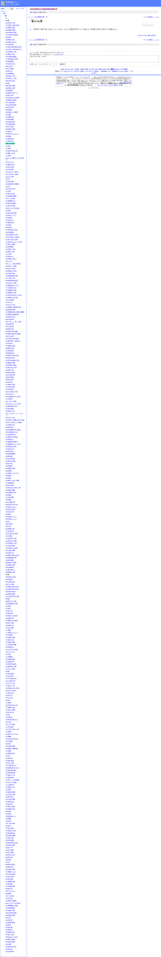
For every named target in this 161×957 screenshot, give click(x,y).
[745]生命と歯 (10, 712)
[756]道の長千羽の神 (12, 739)
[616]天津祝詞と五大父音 (13, 396)
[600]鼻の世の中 (10, 358)
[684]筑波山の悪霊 (11, 562)
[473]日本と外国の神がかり (14, 49)
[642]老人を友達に (11, 461)
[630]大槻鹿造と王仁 (12, 432)
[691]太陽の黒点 (10, 582)
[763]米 (8, 755)
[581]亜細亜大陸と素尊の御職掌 (15, 312)
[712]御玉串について (12, 632)
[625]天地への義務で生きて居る (15, 420)
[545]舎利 (8, 225)
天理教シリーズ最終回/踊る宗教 (43, 9)
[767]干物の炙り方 (11, 765)
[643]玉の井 (9, 463)
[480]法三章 (9, 66)
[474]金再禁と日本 (11, 51)
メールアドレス (58, 54)
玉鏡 (5, 15)
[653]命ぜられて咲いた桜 (13, 487)
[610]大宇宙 (9, 382)
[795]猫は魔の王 (10, 833)
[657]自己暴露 (10, 497)
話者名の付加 (102, 69)
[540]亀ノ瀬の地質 (11, 213)
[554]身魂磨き (10, 246)
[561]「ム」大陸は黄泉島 (13, 263)
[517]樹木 (8, 155)
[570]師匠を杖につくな (12, 285)
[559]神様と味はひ (11, 259)
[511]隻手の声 (10, 141)
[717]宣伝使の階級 (11, 644)
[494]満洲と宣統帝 (11, 100)
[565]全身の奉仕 (10, 273)
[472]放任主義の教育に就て (14, 47)
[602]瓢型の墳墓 (10, 362)
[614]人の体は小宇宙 (12, 391)
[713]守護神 (9, 635)
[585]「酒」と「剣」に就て (14, 321)
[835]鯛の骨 (9, 929)
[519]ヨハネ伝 (10, 162)
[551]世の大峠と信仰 (12, 239)
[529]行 (8, 186)
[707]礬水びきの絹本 (12, 620)
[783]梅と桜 (9, 804)
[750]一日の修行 (10, 724)
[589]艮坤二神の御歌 (12, 331)
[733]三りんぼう (10, 683)
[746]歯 (8, 714)
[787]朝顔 (8, 813)
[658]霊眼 (8, 499)
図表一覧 (88, 69)
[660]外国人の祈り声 (12, 504)
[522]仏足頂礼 (10, 169)
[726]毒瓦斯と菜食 (11, 666)
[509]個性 (8, 136)
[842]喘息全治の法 (11, 946)
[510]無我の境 (10, 138)
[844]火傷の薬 (10, 951)
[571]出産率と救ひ (11, 287)
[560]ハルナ (9, 261)
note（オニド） (68, 71)
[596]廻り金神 (10, 348)
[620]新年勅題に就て (12, 406)
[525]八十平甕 (10, 176)
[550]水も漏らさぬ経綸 (12, 237)
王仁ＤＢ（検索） (79, 71)
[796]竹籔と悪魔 (10, 835)
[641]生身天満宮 (10, 458)
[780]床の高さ (10, 797)
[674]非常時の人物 (11, 538)
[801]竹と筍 (9, 847)
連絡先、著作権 (80, 69)
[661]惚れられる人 (11, 507)
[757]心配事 (9, 741)
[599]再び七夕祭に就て (12, 355)
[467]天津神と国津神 (12, 35)
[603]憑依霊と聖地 (11, 365)
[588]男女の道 (10, 329)
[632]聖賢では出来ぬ (12, 437)
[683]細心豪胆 (10, 560)
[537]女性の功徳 (10, 205)
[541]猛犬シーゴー (11, 215)
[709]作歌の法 (10, 625)
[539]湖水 (8, 210)
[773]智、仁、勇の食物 (12, 780)
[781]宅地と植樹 (10, 799)
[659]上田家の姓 (10, 502)
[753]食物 (8, 731)
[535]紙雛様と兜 (10, 201)
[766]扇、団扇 (10, 763)
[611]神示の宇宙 (10, 384)
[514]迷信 (8, 148)
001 (30, 29)
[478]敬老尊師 (10, 61)
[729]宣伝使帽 (10, 673)
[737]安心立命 (10, 693)
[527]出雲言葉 (10, 181)
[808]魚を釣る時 (10, 864)
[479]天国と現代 (10, 64)
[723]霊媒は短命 (10, 659)
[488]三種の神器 (10, 85)
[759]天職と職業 (10, 746)
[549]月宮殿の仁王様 (12, 234)
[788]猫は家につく (11, 816)
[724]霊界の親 (10, 661)
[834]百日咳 (9, 927)
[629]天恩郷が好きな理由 (13, 429)
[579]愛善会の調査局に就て (14, 307)
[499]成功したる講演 (12, 112)
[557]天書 (8, 254)
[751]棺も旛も (10, 727)
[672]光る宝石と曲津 (12, 533)
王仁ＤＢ (18, 8)
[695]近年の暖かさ (11, 591)
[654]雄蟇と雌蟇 (10, 490)
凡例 (108, 69)
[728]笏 (8, 671)
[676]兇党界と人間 (11, 543)
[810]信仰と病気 (10, 869)
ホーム (4, 11)
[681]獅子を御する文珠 (12, 555)
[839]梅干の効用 (10, 939)
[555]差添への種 (10, 249)
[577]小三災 (9, 302)
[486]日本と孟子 (10, 80)
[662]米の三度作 (10, 509)
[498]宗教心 (9, 109)
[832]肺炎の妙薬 (10, 922)
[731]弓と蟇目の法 (11, 678)
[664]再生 (8, 514)
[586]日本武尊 (10, 324)
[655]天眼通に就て (11, 492)
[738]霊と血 (9, 695)
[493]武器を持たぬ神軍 (12, 97)
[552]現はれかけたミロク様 (14, 242)
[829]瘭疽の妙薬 (10, 915)
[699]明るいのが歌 (11, 601)
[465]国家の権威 (10, 30)
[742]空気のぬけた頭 (12, 705)
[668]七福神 (9, 524)
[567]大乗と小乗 (10, 278)
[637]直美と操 (10, 449)
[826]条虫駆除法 (10, 908)
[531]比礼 (8, 191)
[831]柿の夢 (9, 920)
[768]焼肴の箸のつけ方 (12, 768)
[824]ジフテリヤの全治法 (13, 903)
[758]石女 (8, 743)
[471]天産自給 (10, 44)
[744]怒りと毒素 (10, 710)
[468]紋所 (8, 37)
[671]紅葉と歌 (10, 531)
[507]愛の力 (9, 131)
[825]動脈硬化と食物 (12, 905)
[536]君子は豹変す (11, 203)
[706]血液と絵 (10, 618)
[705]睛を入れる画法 (12, 615)
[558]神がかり (10, 256)
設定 (23, 8)
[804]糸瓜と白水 (10, 855)
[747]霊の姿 (9, 717)
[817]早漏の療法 (10, 886)
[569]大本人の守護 (11, 283)
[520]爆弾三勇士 (10, 164)
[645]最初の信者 (10, 468)
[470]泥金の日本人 (11, 42)
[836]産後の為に (10, 932)
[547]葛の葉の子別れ (12, 230)
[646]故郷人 (9, 470)
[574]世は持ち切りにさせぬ (14, 295)
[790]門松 (8, 821)
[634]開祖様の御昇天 (12, 441)
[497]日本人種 (10, 107)
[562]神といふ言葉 (11, 266)
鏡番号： (3, 8)
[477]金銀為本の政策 (12, 59)
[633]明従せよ (10, 439)
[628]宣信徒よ (10, 427)
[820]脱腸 (8, 893)
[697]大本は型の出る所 (12, 596)
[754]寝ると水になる (12, 734)
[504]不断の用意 (10, 124)
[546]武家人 (9, 227)
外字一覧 (94, 69)
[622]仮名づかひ (10, 411)
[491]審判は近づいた (12, 93)
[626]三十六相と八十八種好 (14, 422)
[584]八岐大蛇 (10, 319)
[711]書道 (8, 630)
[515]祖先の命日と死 (12, 150)
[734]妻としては (10, 685)
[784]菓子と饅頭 (10, 806)
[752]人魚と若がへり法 (12, 729)
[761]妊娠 (8, 751)
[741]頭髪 (8, 702)
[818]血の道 (9, 888)
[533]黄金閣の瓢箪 (11, 196)
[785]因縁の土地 (10, 809)
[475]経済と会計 (10, 54)
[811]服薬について (11, 871)
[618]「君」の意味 (11, 401)
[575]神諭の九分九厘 (12, 297)
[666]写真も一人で (11, 519)
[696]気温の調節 (10, 594)
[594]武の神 (9, 343)
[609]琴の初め (10, 379)
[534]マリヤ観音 (10, 198)
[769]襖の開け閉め (11, 770)
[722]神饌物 (9, 656)
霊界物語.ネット (12, 2)
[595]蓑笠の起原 (10, 345)
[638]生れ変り (10, 451)
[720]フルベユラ (10, 652)
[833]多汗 (8, 925)
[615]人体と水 (10, 394)
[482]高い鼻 (9, 71)
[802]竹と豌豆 (10, 850)
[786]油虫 (8, 811)
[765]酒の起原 (10, 760)
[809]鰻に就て (10, 867)
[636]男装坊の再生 (11, 446)
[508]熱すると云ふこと (12, 134)
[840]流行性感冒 (10, 941)
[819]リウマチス (10, 891)
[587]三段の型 (10, 326)
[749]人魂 (8, 722)
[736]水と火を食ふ (11, 690)
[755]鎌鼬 (8, 736)
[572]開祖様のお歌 (11, 290)
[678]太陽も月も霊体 (12, 548)
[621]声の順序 (10, 408)
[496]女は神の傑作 (11, 105)
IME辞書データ (105, 71)
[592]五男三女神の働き (12, 338)
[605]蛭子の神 (10, 370)
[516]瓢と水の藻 (10, 153)
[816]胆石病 (9, 883)
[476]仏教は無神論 (11, 56)
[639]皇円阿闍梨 (10, 453)
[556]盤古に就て (10, 251)
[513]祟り (8, 146)
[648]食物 (8, 475)
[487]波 (8, 83)
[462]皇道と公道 (10, 23)
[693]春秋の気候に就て (12, 586)
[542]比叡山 (9, 217)
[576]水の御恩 (10, 300)
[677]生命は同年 (10, 545)
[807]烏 (8, 862)
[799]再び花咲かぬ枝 (12, 842)
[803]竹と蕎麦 (10, 852)
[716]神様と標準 (10, 642)
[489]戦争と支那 (10, 88)
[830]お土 (8, 917)
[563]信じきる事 (10, 268)
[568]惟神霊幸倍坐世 (12, 280)
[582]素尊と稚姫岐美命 (12, 314)
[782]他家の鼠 (10, 801)
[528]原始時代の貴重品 (12, 184)
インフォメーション (147, 25)
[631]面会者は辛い (11, 434)
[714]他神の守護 (10, 637)
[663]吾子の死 (10, 511)
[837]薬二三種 (10, 934)
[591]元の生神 (10, 336)
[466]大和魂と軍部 (11, 32)
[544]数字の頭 (10, 222)
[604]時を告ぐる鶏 (11, 367)
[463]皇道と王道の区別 (12, 25)
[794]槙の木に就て (11, 830)
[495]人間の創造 (10, 102)
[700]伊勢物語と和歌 (12, 603)
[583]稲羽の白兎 (10, 317)
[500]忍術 (8, 114)
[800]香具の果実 (10, 845)
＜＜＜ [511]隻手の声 (36, 17)
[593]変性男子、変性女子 (13, 341)
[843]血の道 (9, 949)
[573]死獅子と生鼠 (11, 292)
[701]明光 (8, 606)
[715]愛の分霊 (10, 640)
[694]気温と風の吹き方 (12, 589)
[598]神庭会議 (10, 353)
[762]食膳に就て (10, 753)
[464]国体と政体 (10, 27)
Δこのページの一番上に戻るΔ (147, 35)
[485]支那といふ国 (11, 78)
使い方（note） (69, 69)
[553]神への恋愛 (10, 244)
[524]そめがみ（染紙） (12, 174)
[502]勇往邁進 (10, 119)
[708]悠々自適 (10, 623)
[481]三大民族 (10, 68)
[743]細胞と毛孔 (10, 707)
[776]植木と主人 (10, 787)
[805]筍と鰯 (9, 857)
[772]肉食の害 (10, 777)
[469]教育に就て (10, 39)
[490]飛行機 (9, 90)
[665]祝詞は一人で (11, 516)
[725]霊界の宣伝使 (11, 664)
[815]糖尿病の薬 (10, 881)
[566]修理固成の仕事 (12, 275)
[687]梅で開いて (10, 569)
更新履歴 (125, 69)
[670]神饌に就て (10, 528)
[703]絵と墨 (9, 611)
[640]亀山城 (9, 456)
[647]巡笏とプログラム (12, 473)
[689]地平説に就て (11, 577)
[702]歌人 (8, 608)
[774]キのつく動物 (11, 782)
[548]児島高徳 (10, 232)
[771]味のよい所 (10, 775)
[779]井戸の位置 (10, 794)
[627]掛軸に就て (10, 425)
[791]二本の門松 (10, 823)
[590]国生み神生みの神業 (13, 333)
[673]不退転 (9, 536)
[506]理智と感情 (10, 129)
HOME (62, 69)
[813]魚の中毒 (10, 876)
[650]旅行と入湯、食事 (12, 480)
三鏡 (4, 13)
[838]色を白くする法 (12, 937)
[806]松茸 (8, 859)
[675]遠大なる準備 (11, 541)
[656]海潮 (8, 495)
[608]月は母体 (10, 377)
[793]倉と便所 (10, 828)
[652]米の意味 (10, 485)
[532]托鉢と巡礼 (10, 193)
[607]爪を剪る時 (10, 375)
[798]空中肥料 (10, 840)
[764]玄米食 (9, 758)
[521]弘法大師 (10, 167)
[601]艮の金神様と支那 (12, 360)
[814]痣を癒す (10, 879)
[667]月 (8, 521)
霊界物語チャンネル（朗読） (120, 71)
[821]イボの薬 (10, 896)
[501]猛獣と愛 (10, 117)
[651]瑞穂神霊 (10, 483)
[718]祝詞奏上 (10, 647)
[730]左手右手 (10, 676)
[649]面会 (8, 478)
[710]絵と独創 (10, 627)
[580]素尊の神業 (10, 309)
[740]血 (8, 700)
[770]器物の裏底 (10, 772)
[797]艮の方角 (10, 838)
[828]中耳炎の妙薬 (11, 913)
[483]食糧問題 (10, 73)
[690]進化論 (9, 579)
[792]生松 (8, 826)
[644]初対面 (9, 466)
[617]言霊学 (9, 399)
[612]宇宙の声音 (10, 387)
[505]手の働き (10, 126)
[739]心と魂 (9, 697)
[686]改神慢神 (10, 567)
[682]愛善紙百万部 (11, 557)
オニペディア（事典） (92, 71)
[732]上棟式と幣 (10, 681)
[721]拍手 (8, 654)
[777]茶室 (8, 789)
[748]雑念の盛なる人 (12, 719)
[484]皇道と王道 (10, 76)
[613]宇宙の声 (10, 389)
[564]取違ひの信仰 (11, 271)
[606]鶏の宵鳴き (10, 372)
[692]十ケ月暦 (10, 584)
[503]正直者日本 (10, 122)
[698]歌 (8, 598)
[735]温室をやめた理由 (12, 688)
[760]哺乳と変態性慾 (12, 748)
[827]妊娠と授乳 (10, 910)
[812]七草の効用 (10, 874)
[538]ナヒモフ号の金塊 (12, 208)
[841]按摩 (8, 944)
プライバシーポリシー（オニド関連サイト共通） (110, 85)
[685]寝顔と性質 (10, 565)
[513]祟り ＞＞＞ (153, 17)
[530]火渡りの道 (10, 188)
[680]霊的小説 (10, 553)
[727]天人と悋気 (10, 669)
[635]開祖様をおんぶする (13, 444)
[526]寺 (8, 179)
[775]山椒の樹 (10, 784)
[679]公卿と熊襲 (10, 550)
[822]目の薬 (9, 898)
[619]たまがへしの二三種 (13, 403)
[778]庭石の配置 (10, 792)
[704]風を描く (10, 613)
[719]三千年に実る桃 (12, 649)
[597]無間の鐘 (10, 350)
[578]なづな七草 (10, 304)
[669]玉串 (8, 526)
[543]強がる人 (10, 220)
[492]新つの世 (10, 95)
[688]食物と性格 (10, 572)
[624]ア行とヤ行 (10, 417)
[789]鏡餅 (8, 818)
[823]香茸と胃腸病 (11, 900)
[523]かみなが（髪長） (12, 172)
